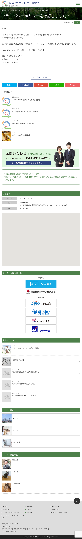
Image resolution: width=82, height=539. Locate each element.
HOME (5, 506)
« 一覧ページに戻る (40, 77)
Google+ (41, 85)
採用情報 (6, 509)
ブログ (77, 22)
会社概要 (30, 506)
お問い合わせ (54, 509)
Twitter (9, 85)
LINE (57, 85)
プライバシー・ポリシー (11, 512)
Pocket (72, 85)
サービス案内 (54, 506)
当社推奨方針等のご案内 (58, 512)
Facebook (25, 85)
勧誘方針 (30, 512)
